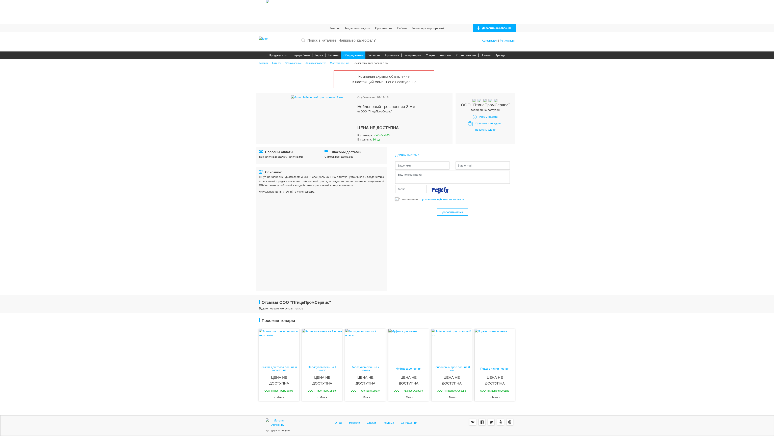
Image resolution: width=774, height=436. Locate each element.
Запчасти (374, 55)
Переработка (301, 55)
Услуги (430, 55)
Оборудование (353, 55)
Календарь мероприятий (428, 28)
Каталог (335, 28)
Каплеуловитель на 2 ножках (366, 369)
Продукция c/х (278, 55)
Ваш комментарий (409, 174)
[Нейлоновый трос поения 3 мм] (452, 345)
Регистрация (507, 40)
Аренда (500, 55)
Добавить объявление (496, 27)
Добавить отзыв (452, 212)
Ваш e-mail (465, 165)
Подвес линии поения (494, 368)
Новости (354, 422)
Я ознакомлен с (409, 199)
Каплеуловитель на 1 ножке (322, 369)
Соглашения (409, 422)
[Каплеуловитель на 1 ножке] (322, 345)
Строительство (466, 55)
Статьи (371, 422)
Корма (319, 55)
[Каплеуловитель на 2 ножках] (365, 345)
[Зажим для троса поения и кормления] (279, 345)
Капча (401, 189)
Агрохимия (392, 55)
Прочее (486, 55)
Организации (383, 28)
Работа (402, 28)
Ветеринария (412, 55)
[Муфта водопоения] (408, 345)
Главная (263, 63)
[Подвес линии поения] (495, 345)
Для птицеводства (315, 63)
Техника (333, 55)
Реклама (388, 422)
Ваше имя (404, 165)
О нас (338, 422)
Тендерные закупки (357, 28)
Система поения (339, 63)
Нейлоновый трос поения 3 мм (452, 369)
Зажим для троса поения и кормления (279, 369)
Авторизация (489, 40)
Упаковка (446, 55)
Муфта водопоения (408, 368)
